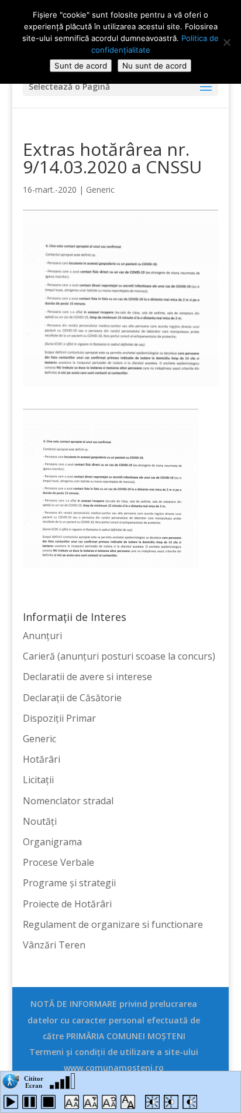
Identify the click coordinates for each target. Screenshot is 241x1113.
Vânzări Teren (54, 944)
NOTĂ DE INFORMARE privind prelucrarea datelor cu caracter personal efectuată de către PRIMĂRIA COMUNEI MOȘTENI (113, 1019)
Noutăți (40, 821)
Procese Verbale (58, 862)
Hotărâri (41, 759)
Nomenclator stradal (68, 800)
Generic (100, 189)
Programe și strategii (69, 882)
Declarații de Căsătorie (72, 697)
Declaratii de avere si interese (87, 676)
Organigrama (52, 841)
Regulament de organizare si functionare (113, 924)
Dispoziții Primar (59, 718)
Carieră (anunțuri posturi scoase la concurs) (119, 656)
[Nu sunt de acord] (226, 42)
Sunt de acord (80, 65)
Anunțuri (42, 635)
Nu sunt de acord (154, 65)
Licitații (38, 779)
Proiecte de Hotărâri (67, 903)
